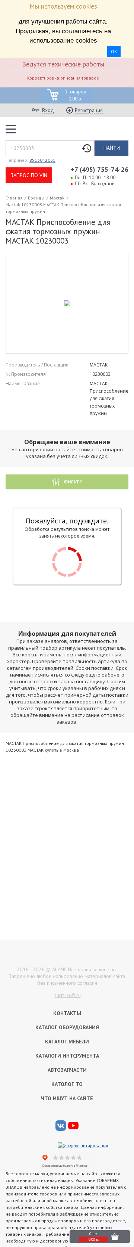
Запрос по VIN (29, 175)
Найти (111, 148)
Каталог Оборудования (67, 1027)
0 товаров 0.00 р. (75, 95)
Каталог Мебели (67, 1041)
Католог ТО (67, 1084)
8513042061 (42, 160)
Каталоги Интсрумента (67, 1055)
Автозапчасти (67, 1070)
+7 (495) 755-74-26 (99, 169)
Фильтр (72, 482)
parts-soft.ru (67, 995)
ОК (114, 51)
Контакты (67, 1013)
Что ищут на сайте (67, 1098)
